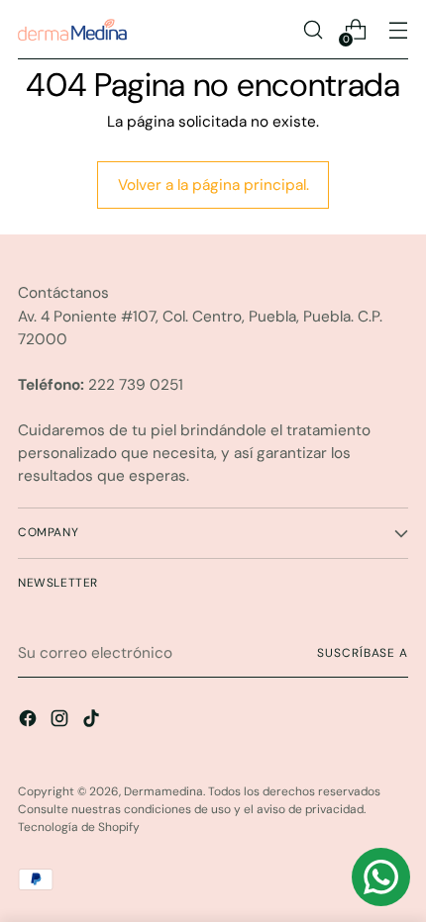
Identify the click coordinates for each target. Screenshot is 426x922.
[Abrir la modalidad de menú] (397, 30)
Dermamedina (163, 791)
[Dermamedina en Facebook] (30, 721)
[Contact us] (381, 877)
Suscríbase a (362, 653)
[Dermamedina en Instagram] (61, 721)
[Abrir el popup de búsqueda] (312, 30)
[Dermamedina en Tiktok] (93, 721)
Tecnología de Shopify (79, 827)
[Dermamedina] (72, 30)
